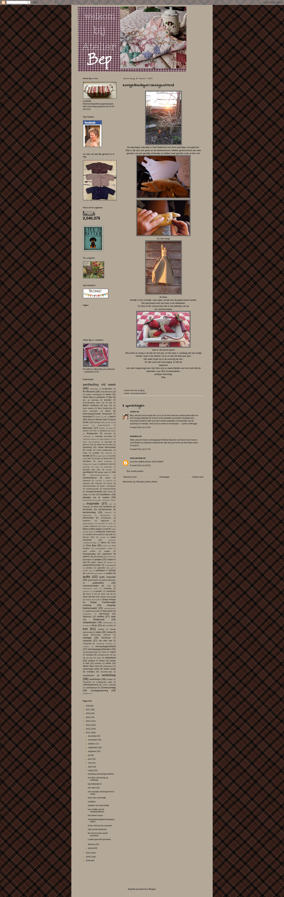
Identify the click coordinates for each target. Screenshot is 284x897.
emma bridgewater (104, 450)
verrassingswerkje (90, 652)
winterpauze (108, 666)
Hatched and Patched (92, 483)
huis (93, 494)
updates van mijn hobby (98, 805)
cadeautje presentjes (103, 436)
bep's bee (108, 405)
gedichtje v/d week (91, 467)
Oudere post (197, 477)
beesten (107, 400)
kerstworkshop (105, 509)
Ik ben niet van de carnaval (100, 825)
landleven (86, 521)
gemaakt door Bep (91, 470)
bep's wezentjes (90, 411)
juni (90, 759)
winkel (102, 661)
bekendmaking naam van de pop (97, 403)
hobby (85, 495)
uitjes (98, 632)
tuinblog (101, 629)
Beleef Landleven (91, 405)
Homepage (164, 477)
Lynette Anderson (90, 526)
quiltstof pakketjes (108, 580)
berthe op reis (100, 417)
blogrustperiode (104, 425)
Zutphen (86, 693)
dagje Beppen (104, 439)
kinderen (108, 512)
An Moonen (89, 391)
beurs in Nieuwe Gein (97, 419)
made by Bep (107, 526)
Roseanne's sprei (90, 588)
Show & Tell (91, 594)
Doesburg (87, 447)
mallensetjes (111, 532)
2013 (88, 725)
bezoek (107, 422)
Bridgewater (92, 433)
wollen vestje (110, 669)
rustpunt (86, 591)
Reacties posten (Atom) (146, 482)
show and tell (106, 594)
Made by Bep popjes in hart (95, 529)
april (90, 767)
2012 (88, 729)
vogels (113, 652)
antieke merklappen (94, 394)
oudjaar (107, 551)
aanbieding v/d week (99, 384)
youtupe (109, 679)
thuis (94, 625)
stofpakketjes (89, 622)
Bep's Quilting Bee (105, 408)
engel (85, 453)
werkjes (91, 661)
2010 (88, 853)
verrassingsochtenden (99, 649)
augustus (92, 751)
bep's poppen (88, 408)
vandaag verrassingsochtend (101, 774)
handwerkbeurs (90, 478)
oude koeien (89, 551)
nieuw (113, 543)
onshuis (105, 546)
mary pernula (136, 458)
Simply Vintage (109, 599)
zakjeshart (87, 682)
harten (107, 478)
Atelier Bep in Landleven (94, 397)
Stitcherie (87, 616)
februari (91, 844)
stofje (113, 616)
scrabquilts (97, 591)
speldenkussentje (92, 611)
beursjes (97, 422)
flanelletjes (87, 461)
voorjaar (89, 655)
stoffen (100, 616)
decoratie (108, 442)
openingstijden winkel (103, 548)
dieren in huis (88, 444)
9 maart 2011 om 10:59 (140, 427)
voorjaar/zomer (103, 655)
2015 (88, 717)
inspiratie (93, 503)
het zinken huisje (95, 815)
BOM (94, 431)
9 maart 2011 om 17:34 (140, 449)
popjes (98, 559)
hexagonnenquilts (94, 491)
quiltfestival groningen (94, 573)
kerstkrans (107, 507)
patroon (86, 556)
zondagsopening (99, 690)
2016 (88, 713)
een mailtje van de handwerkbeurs (96, 810)
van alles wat (105, 641)
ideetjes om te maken (96, 497)
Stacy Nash (108, 611)
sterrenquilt (104, 614)
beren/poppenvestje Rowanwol (97, 414)
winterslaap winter (91, 669)
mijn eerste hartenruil (97, 829)
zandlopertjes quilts (104, 682)
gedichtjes (108, 467)
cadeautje (86, 436)
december (93, 736)
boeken (86, 431)
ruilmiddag (107, 588)
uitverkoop (106, 638)
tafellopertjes (108, 622)
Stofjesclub (99, 619)
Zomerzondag (108, 687)
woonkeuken (88, 675)
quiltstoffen (98, 582)
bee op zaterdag (90, 400)
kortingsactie (106, 518)
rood (109, 586)
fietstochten (108, 458)
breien (113, 431)
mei (90, 763)
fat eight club (100, 456)
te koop (86, 625)
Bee (111, 397)
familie (86, 455)
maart (91, 770)
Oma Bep (91, 545)
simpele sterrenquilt (108, 597)
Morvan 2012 (89, 537)
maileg (99, 531)
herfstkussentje (92, 489)
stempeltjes (87, 614)
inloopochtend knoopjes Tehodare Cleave (99, 500)
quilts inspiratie (107, 577)
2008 (88, 860)
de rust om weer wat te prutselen (98, 834)
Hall (114, 472)
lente (111, 523)
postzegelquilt (110, 565)
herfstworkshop (109, 489)
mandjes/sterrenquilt (94, 534)
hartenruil (86, 481)
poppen (110, 562)
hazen (109, 483)
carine (133, 412)
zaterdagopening (90, 685)
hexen (110, 492)
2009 (88, 857)
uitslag (110, 632)
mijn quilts (109, 534)
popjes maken (96, 562)
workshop (109, 675)
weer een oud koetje (97, 798)
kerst (96, 507)
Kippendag (87, 515)
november (93, 740)
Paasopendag (89, 554)
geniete (109, 470)
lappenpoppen (88, 523)
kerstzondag (89, 512)
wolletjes (91, 672)
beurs (113, 416)
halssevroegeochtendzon (99, 475)
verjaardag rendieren (104, 643)
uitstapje (87, 637)
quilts (86, 576)
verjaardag (87, 643)
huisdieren (105, 494)
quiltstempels (93, 580)
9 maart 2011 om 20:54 (140, 465)
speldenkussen (110, 608)
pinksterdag (98, 557)
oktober (91, 744)
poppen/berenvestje (92, 565)
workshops (95, 679)
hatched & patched (103, 481)
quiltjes (109, 573)
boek (111, 428)
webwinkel (110, 657)
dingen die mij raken (105, 444)
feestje (97, 458)
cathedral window (89, 439)
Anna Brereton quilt (108, 392)
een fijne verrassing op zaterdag (98, 779)
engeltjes (96, 453)
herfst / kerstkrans (108, 486)
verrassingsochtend (138, 393)
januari (91, 848)
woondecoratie (106, 672)
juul (110, 504)
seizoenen (111, 591)
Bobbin (102, 428)
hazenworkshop (89, 486)
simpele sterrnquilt (92, 600)
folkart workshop (105, 461)
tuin (85, 629)
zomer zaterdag (109, 685)
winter (108, 663)
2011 (88, 732)
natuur (103, 542)
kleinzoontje (88, 518)
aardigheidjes (107, 389)
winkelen (98, 663)
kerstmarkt (87, 509)
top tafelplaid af (94, 784)
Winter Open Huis (91, 666)
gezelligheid (88, 472)
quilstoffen (101, 568)
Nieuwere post (129, 477)
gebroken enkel (106, 464)
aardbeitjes (94, 389)
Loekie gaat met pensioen (99, 839)
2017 (88, 709)
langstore (163, 365)
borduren (103, 431)
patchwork (107, 554)
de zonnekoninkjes (163, 309)
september (93, 747)
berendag (87, 416)
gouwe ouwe (103, 472)
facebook (108, 453)
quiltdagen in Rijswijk (106, 570)
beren (108, 411)
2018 (88, 706)
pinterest (109, 557)
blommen (88, 428)
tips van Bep (108, 625)
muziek (102, 537)
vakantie (87, 640)
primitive (89, 568)
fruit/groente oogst (90, 464)
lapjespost (105, 521)
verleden (86, 646)
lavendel (101, 523)
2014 (88, 721)
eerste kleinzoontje (107, 447)
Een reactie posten (135, 471)
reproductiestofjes (91, 586)
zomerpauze (91, 687)
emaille (89, 450)
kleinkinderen (105, 515)
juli (89, 755)
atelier (108, 394)
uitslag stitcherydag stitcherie (97, 635)
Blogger (152, 889)
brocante (107, 433)
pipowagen (87, 559)
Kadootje (86, 507)
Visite (104, 652)
